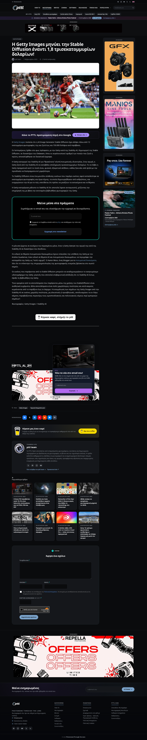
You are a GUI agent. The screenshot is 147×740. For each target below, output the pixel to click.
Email (47, 582)
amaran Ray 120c (103, 14)
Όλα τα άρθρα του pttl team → (36, 469)
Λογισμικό (79, 14)
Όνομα (23, 582)
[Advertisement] (55, 342)
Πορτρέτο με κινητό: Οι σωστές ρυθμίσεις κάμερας (44, 530)
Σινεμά (64, 8)
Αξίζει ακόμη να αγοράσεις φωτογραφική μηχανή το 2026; (88, 502)
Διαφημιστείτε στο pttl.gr (91, 713)
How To (37, 8)
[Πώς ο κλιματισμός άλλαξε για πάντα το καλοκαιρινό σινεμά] (22, 517)
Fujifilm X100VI (115, 14)
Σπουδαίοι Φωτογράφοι (119, 708)
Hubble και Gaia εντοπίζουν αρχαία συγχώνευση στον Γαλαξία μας (43, 502)
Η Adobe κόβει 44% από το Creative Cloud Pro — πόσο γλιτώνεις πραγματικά (66, 531)
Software (72, 8)
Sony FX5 (37, 14)
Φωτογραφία (47, 8)
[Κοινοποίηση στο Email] (54, 417)
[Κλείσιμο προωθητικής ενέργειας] (92, 346)
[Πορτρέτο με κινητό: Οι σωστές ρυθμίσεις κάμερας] (44, 517)
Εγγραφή (127, 689)
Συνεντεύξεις (58, 726)
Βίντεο (56, 8)
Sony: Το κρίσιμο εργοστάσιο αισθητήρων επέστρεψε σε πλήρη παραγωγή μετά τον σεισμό (88, 533)
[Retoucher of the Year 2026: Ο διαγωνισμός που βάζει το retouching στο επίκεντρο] (66, 488)
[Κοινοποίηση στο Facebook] (24, 417)
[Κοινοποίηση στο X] (30, 417)
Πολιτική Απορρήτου (50, 592)
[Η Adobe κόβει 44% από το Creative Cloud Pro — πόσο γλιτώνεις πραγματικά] (66, 517)
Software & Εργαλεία (118, 713)
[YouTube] (124, 1)
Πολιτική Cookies (88, 723)
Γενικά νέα (94, 8)
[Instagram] (121, 1)
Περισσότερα (104, 8)
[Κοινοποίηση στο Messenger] (50, 417)
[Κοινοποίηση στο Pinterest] (40, 417)
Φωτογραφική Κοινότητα (119, 710)
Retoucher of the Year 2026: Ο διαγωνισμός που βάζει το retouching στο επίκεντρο (66, 503)
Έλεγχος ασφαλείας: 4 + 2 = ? (31, 598)
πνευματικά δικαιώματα (86, 260)
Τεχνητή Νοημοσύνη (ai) (37, 408)
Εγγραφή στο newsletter (55, 231)
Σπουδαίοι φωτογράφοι (50, 14)
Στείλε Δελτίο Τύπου (66, 14)
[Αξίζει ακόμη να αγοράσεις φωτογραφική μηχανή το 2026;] (89, 488)
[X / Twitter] (28, 465)
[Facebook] (118, 1)
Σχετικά (85, 710)
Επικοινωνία (18, 718)
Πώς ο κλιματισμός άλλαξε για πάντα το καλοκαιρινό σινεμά (21, 530)
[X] (127, 1)
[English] (133, 1)
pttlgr (59, 222)
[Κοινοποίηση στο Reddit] (44, 417)
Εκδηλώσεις (83, 8)
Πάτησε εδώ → (82, 135)
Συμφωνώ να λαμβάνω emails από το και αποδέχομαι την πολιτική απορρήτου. (55, 223)
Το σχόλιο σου (25, 560)
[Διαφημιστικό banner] (73, 28)
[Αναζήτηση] (133, 7)
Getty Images (19, 142)
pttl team (18, 59)
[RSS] (130, 1)
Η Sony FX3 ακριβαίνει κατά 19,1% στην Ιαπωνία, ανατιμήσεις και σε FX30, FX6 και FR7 (22, 503)
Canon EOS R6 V (89, 14)
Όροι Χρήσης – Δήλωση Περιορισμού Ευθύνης (90, 717)
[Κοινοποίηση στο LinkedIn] (34, 417)
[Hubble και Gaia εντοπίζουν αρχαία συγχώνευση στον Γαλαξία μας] (44, 488)
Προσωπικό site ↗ (53, 469)
